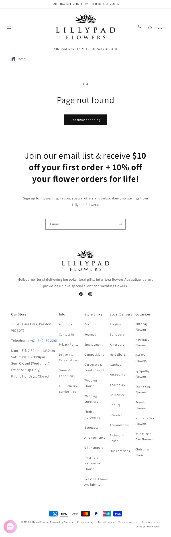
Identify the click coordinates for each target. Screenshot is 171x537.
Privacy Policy (68, 344)
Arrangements (94, 437)
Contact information (148, 526)
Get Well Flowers (141, 358)
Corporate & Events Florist (94, 367)
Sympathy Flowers (142, 374)
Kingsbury (117, 344)
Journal (90, 334)
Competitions (94, 354)
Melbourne (117, 375)
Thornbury (117, 385)
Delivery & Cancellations (69, 357)
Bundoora (117, 334)
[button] (9, 27)
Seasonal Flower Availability (96, 482)
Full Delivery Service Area (68, 389)
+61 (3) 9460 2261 (44, 340)
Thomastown (119, 425)
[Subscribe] (120, 224)
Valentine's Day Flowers (144, 436)
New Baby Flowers (142, 342)
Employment (93, 344)
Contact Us (67, 334)
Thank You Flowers (142, 389)
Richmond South (117, 438)
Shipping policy (151, 522)
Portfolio (90, 324)
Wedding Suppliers (91, 399)
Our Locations (120, 451)
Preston (115, 324)
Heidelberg (118, 354)
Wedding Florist (90, 383)
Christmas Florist (142, 452)
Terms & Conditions (67, 373)
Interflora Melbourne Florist (92, 463)
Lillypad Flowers (39, 522)
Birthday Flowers (141, 326)
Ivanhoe (115, 365)
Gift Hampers (93, 448)
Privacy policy (85, 522)
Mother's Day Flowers (144, 421)
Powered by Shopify (61, 522)
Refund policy (106, 522)
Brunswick (117, 395)
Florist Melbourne (92, 414)
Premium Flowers (142, 405)
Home (20, 59)
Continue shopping (86, 120)
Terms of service (127, 522)
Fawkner (116, 415)
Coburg (115, 405)
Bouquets (91, 427)
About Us (65, 324)
